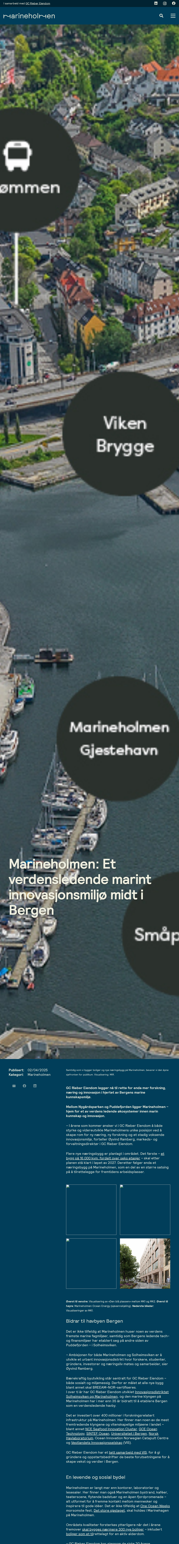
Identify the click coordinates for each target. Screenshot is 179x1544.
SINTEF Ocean (97, 1433)
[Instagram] (164, 3)
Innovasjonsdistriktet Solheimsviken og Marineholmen (117, 1394)
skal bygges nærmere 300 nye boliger (113, 1529)
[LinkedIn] (155, 3)
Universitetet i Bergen (129, 1433)
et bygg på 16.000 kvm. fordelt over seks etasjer (115, 1155)
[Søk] (161, 16)
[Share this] (24, 1085)
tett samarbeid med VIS (128, 1452)
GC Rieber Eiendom (38, 3)
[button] (173, 15)
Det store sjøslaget (109, 1510)
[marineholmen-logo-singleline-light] (29, 15)
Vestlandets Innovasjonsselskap (96, 1442)
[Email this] (14, 1085)
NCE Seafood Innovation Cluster (111, 1429)
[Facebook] (174, 3)
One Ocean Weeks (155, 1506)
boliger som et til (79, 1534)
